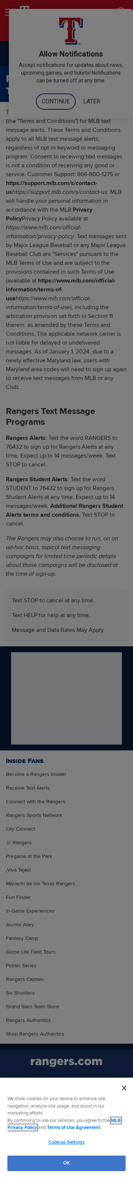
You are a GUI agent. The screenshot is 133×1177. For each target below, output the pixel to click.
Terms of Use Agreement (73, 1127)
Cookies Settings (66, 1142)
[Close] (124, 1088)
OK (66, 1163)
